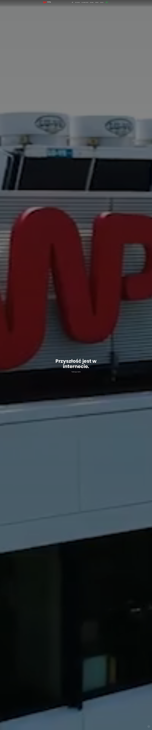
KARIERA (96, 2)
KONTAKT (102, 2)
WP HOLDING (77, 2)
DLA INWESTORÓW (85, 2)
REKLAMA (91, 2)
